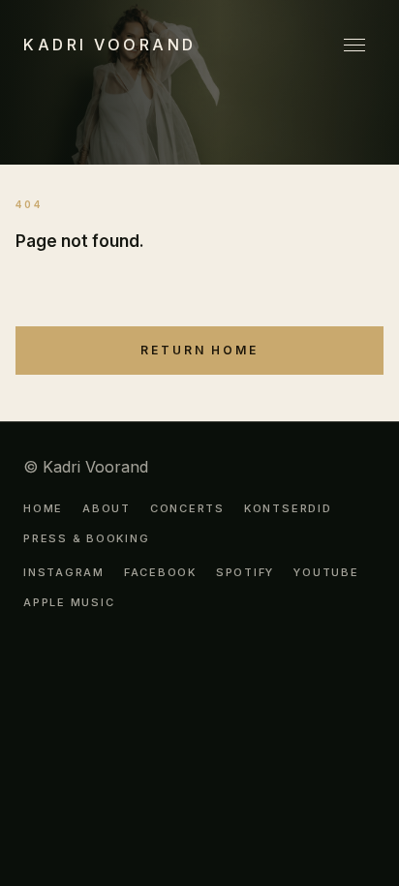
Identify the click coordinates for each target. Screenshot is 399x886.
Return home (199, 350)
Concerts (187, 509)
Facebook (160, 572)
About (106, 509)
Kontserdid (288, 509)
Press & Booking (86, 539)
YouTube (325, 572)
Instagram (64, 572)
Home (43, 509)
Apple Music (68, 602)
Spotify (245, 572)
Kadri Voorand (110, 44)
